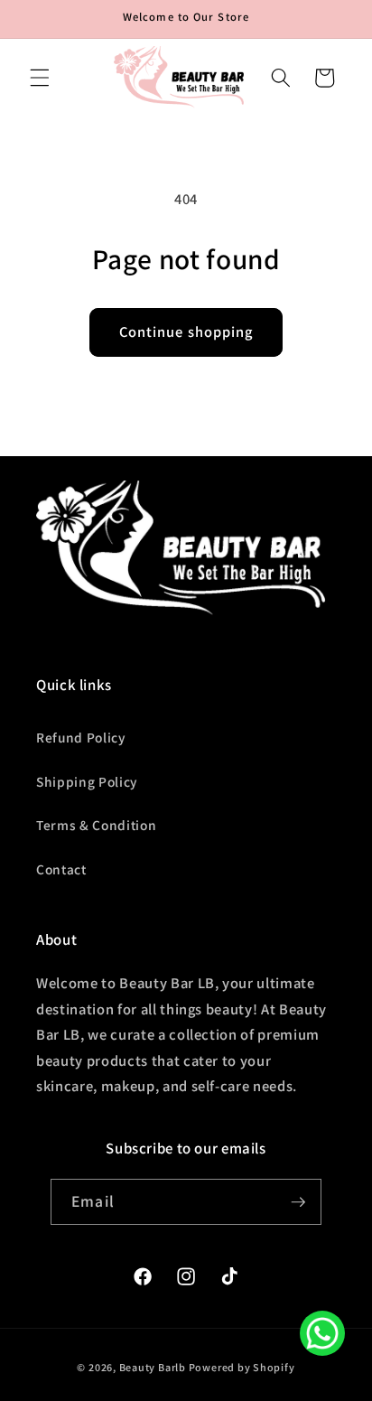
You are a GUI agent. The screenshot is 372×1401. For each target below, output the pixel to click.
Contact (61, 869)
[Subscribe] (298, 1202)
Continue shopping (186, 331)
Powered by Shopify (242, 1367)
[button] (39, 77)
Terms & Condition (96, 825)
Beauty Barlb (152, 1367)
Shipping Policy (86, 781)
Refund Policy (81, 737)
